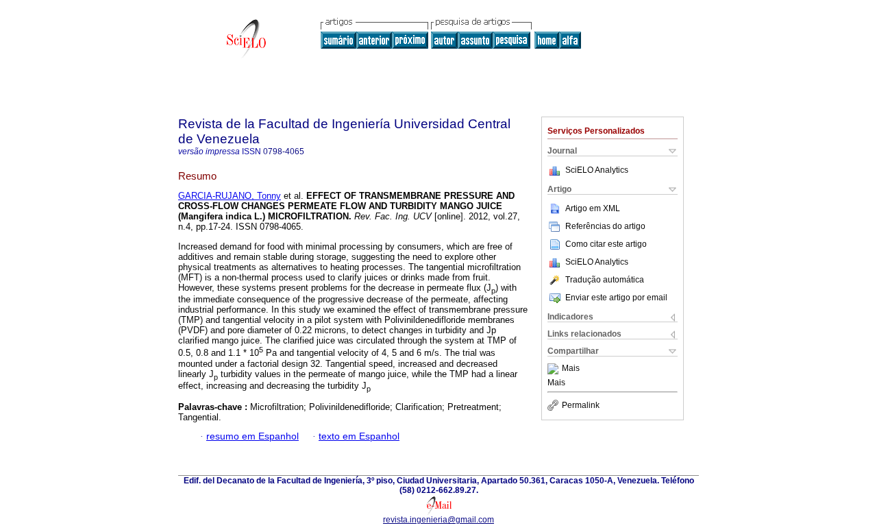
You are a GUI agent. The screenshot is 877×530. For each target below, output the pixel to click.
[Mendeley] (554, 369)
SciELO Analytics (596, 170)
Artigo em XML (592, 208)
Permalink (581, 405)
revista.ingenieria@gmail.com (438, 520)
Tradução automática (604, 280)
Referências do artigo (605, 226)
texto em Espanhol (359, 436)
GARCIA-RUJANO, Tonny (229, 196)
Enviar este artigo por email (616, 297)
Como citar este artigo (606, 244)
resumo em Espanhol (252, 436)
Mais (571, 369)
